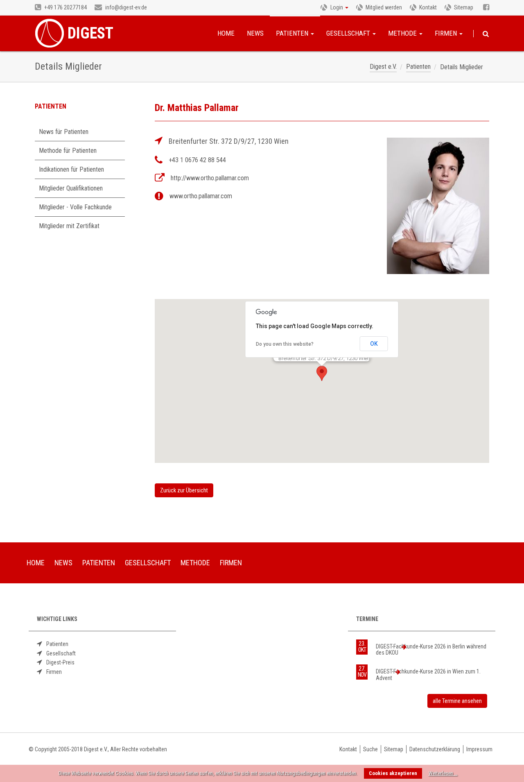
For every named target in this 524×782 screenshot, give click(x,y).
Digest (90, 33)
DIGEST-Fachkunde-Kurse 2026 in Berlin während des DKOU (431, 649)
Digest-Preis (60, 662)
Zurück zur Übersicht (184, 490)
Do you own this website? (285, 344)
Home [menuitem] (36, 562)
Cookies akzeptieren (393, 773)
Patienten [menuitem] (98, 562)
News (255, 33)
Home (226, 33)
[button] (321, 373)
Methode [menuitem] (195, 562)
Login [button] (336, 7)
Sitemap (463, 7)
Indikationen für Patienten (71, 169)
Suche (370, 749)
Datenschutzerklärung (434, 749)
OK (374, 343)
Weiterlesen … (443, 773)
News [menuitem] (63, 562)
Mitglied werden (384, 7)
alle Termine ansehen (457, 701)
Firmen (446, 33)
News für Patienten (63, 132)
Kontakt (428, 7)
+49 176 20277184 (65, 7)
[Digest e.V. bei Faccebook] (486, 8)
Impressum (479, 749)
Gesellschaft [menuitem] (148, 562)
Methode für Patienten (68, 150)
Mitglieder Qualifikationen (71, 188)
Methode (403, 33)
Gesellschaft (349, 33)
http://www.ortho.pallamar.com (210, 178)
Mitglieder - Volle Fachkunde (75, 207)
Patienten (293, 33)
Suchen (486, 34)
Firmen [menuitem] (231, 562)
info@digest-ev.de (125, 7)
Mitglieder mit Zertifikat (69, 226)
